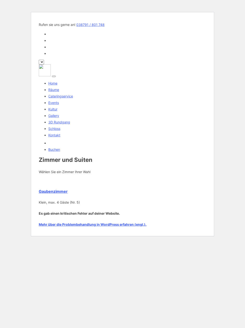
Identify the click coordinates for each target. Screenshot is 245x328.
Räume (53, 90)
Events (53, 103)
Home (52, 83)
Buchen (54, 149)
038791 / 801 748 (90, 25)
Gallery (53, 116)
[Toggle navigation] (54, 76)
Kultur (52, 109)
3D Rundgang (59, 122)
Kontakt (54, 135)
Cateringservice (60, 96)
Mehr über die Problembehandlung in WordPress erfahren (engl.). (92, 224)
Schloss (54, 129)
